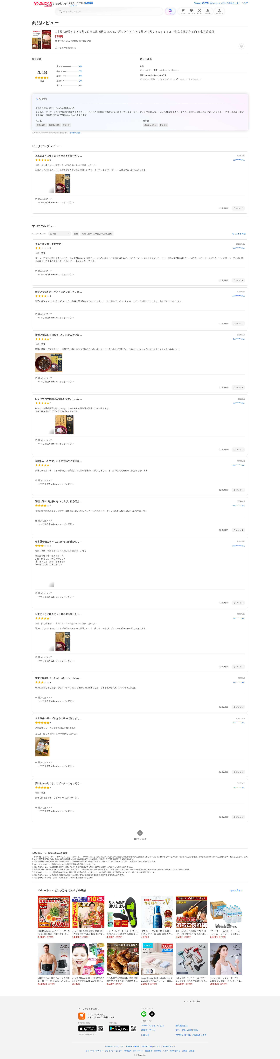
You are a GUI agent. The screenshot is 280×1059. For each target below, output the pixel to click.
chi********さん (239, 722)
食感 (76, 233)
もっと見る (235, 890)
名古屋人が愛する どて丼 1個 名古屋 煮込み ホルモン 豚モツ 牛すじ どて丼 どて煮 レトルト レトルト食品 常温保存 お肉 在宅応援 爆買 (134, 31)
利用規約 (127, 1051)
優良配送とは (182, 1025)
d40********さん (238, 296)
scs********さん (239, 248)
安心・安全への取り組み (187, 1030)
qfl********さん (239, 788)
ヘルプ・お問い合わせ (171, 1051)
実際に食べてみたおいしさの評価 (97, 233)
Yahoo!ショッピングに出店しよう (225, 3)
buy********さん (239, 506)
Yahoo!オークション (151, 1046)
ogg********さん (238, 546)
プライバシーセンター (114, 1051)
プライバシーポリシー (94, 1051)
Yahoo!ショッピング (114, 1046)
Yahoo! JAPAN (201, 3)
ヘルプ (245, 3)
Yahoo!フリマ (169, 1046)
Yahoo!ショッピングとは (152, 1025)
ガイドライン (138, 1051)
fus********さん (239, 339)
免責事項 (148, 1051)
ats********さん (239, 682)
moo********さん (238, 465)
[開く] (62, 183)
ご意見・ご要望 (188, 1051)
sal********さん (239, 160)
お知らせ (145, 1035)
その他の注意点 (74, 133)
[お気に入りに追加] (241, 46)
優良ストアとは (148, 1030)
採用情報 (157, 1051)
